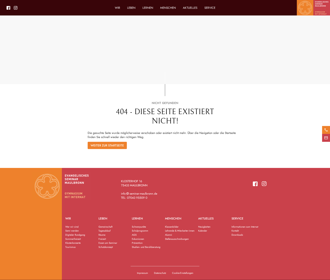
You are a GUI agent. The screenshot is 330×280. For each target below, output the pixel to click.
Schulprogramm (140, 230)
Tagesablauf (104, 230)
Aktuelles (190, 8)
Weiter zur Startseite (107, 145)
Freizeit (102, 239)
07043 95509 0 (137, 198)
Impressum (142, 273)
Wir (117, 8)
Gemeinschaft (105, 226)
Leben (131, 8)
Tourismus (70, 247)
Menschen (168, 8)
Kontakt (235, 230)
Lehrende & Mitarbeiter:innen (179, 230)
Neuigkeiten (204, 226)
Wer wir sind (72, 226)
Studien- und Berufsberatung (146, 247)
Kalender (202, 230)
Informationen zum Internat (245, 226)
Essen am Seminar (107, 243)
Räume (101, 235)
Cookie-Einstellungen (182, 273)
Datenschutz (160, 273)
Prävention (137, 243)
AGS (134, 235)
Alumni (168, 235)
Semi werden (72, 230)
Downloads (237, 235)
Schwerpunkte (139, 226)
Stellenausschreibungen (177, 239)
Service (209, 8)
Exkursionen (138, 239)
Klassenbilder (172, 226)
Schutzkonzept (105, 247)
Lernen (147, 8)
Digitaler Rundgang (75, 235)
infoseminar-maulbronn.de (139, 193)
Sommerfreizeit (73, 239)
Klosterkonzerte (73, 243)
